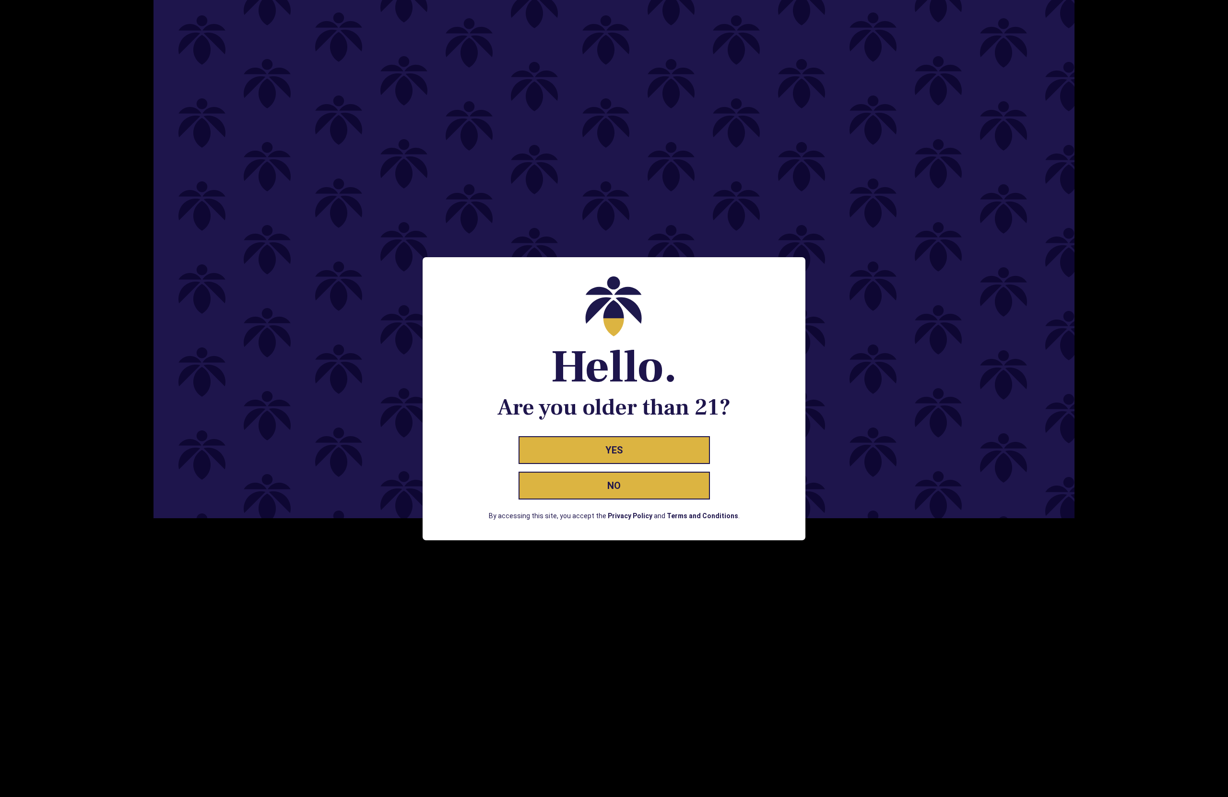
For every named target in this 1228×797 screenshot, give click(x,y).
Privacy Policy (630, 516)
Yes (614, 450)
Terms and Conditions (702, 516)
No (614, 485)
